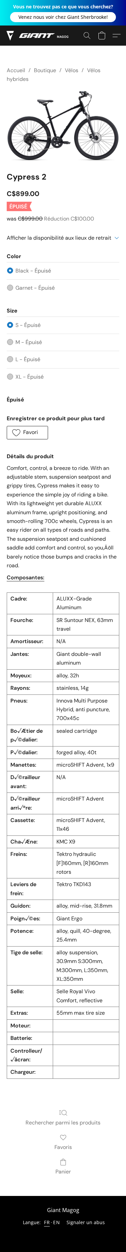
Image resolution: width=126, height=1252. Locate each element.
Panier (63, 1171)
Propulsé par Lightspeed (63, 1234)
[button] (63, 17)
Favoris (63, 1147)
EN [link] (56, 1222)
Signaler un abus (86, 1222)
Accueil (16, 70)
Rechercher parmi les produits (63, 1122)
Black (33, 270)
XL (29, 376)
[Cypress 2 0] (63, 125)
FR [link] (47, 1222)
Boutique (45, 70)
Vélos (71, 70)
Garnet (35, 287)
